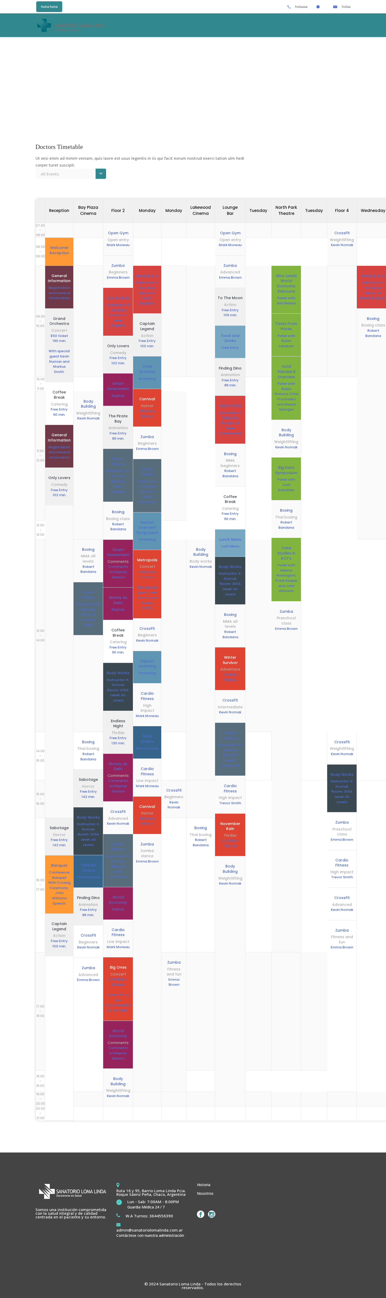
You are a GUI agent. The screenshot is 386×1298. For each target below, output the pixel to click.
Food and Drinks (230, 338)
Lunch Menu (230, 539)
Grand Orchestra (59, 321)
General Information (59, 278)
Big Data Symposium (286, 470)
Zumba (118, 265)
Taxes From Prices (286, 326)
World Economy (118, 900)
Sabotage (88, 779)
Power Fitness (118, 461)
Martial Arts (118, 297)
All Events (50, 173)
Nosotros (205, 1193)
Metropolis (147, 560)
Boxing (118, 512)
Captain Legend (147, 326)
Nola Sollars (147, 739)
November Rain (230, 826)
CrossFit (118, 811)
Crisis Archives (147, 369)
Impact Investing (147, 664)
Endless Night (118, 724)
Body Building (118, 1081)
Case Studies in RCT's (286, 553)
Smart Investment (118, 386)
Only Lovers (118, 346)
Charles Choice (88, 868)
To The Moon (230, 297)
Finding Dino (230, 368)
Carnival (147, 399)
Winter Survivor (230, 660)
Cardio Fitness (118, 932)
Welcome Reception (59, 250)
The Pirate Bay (118, 419)
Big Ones (118, 967)
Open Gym (118, 233)
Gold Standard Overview (286, 371)
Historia (203, 1184)
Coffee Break (118, 633)
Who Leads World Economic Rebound (286, 283)
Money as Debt (118, 600)
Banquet (59, 865)
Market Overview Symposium (147, 527)
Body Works (118, 673)
